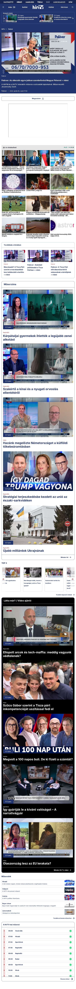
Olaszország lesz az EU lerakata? (27, 863)
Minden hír (64, 557)
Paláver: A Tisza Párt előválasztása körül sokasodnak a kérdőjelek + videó (61, 271)
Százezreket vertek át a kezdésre (52, 582)
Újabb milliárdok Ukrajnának (23, 550)
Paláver (10, 29)
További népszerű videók (64, 595)
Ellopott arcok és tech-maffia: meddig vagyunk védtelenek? (37, 654)
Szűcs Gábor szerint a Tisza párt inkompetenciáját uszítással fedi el (28, 707)
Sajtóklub (6, 807)
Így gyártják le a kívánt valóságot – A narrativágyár (29, 811)
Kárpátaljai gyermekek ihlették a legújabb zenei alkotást (28, 18)
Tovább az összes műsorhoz (62, 918)
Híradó (4, 881)
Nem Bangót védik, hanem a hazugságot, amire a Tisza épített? (32, 583)
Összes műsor (65, 979)
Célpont (5, 889)
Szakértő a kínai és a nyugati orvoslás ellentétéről (63, 18)
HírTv (3, 29)
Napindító (6, 332)
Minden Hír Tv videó (61, 870)
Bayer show (6, 903)
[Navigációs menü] (3, 7)
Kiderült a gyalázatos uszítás (9, 582)
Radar (17, 959)
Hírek (4, 440)
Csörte (5, 756)
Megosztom (36, 98)
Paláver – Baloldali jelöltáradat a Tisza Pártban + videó (35, 267)
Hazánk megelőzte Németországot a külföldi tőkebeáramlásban (35, 444)
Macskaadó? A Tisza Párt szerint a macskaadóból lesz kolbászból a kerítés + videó (14, 271)
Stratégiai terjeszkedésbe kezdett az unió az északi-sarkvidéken (35, 498)
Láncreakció (6, 911)
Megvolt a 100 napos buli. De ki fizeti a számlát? (38, 759)
